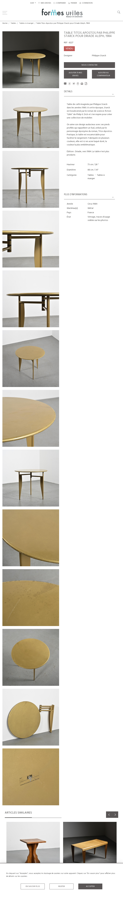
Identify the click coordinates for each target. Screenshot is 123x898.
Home (5, 23)
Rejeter (61, 886)
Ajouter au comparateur (103, 74)
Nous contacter (89, 65)
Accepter (90, 886)
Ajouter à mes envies (75, 74)
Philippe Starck (99, 56)
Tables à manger (26, 23)
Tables (13, 23)
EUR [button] (32, 3)
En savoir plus (33, 886)
